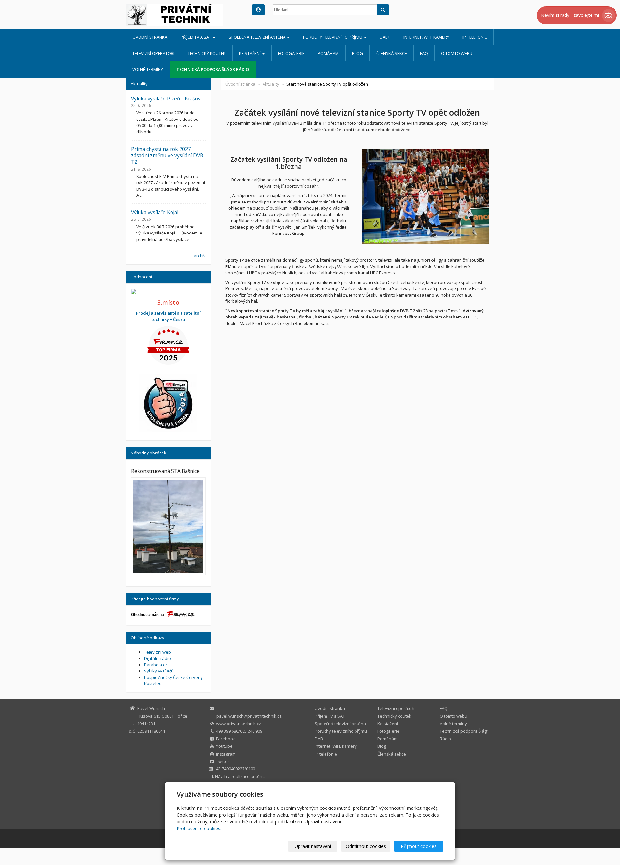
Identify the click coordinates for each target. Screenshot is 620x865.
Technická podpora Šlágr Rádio (212, 69)
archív (200, 256)
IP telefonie (474, 37)
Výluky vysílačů (159, 671)
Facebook (225, 739)
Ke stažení (250, 53)
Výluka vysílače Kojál (154, 212)
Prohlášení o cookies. (199, 828)
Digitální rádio (157, 658)
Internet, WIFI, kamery (426, 37)
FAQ (424, 53)
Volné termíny (147, 69)
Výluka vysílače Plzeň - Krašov (166, 98)
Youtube (224, 746)
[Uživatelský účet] (258, 9)
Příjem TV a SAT (196, 37)
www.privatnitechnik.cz (238, 723)
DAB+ (385, 37)
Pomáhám (328, 53)
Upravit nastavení (313, 846)
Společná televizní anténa (257, 37)
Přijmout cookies (419, 846)
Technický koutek (207, 53)
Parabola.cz (155, 665)
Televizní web (157, 652)
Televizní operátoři (153, 53)
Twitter (222, 761)
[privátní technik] (184, 15)
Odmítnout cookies (366, 846)
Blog (357, 53)
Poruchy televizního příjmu (333, 37)
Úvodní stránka (150, 37)
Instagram (226, 754)
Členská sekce (391, 53)
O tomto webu (456, 53)
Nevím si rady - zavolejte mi (570, 15)
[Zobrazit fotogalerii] (168, 526)
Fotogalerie (291, 53)
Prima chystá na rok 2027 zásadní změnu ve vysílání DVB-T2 (168, 155)
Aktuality (271, 84)
